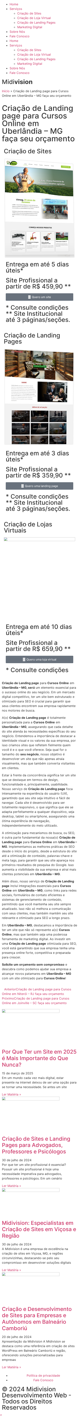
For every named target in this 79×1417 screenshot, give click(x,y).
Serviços (16, 9)
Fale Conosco (20, 36)
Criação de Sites (29, 13)
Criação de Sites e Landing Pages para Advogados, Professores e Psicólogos (36, 1145)
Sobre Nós (17, 32)
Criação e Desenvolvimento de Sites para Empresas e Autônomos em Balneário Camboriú (37, 1318)
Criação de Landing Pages (36, 22)
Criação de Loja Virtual (34, 18)
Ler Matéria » (11, 1094)
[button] (1, 1415)
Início (6, 91)
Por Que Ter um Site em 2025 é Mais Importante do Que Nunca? (39, 1058)
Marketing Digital (29, 27)
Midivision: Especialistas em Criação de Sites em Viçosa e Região (39, 1229)
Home (14, 4)
